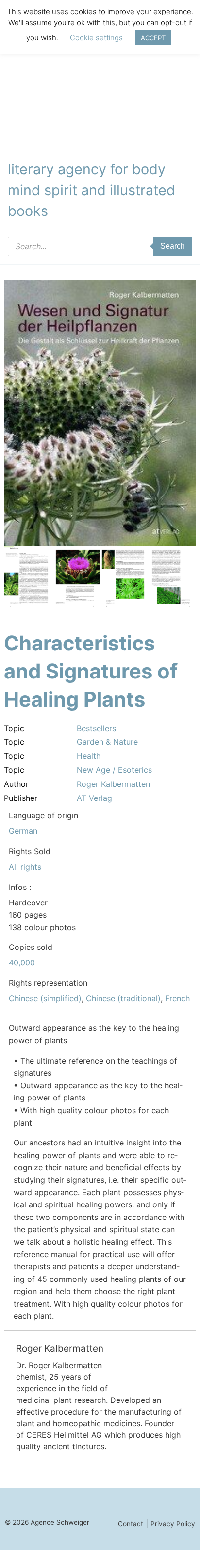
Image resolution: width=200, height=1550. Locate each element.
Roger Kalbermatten (113, 784)
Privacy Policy (172, 1524)
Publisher (20, 798)
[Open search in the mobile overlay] (100, 246)
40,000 (22, 962)
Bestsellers (96, 728)
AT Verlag (94, 798)
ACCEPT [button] (153, 38)
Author (16, 784)
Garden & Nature (107, 742)
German (23, 831)
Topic (14, 728)
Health (88, 756)
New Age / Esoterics (114, 770)
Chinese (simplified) (45, 998)
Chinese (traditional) (123, 998)
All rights (25, 867)
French (177, 998)
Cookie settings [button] (96, 37)
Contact (130, 1524)
